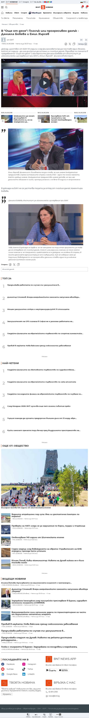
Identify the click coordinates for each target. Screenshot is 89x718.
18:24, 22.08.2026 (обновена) (21, 616)
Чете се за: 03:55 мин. (21, 626)
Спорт (24, 13)
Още (31, 626)
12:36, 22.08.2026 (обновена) (10, 585)
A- (86, 40)
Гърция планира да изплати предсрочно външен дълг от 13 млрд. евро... (42, 418)
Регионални (18, 18)
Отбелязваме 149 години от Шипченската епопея (38, 537)
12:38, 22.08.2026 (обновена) (21, 593)
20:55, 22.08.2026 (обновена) (10, 649)
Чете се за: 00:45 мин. (38, 593)
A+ (81, 40)
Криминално (44, 18)
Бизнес (76, 13)
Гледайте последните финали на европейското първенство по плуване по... (44, 394)
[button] (59, 715)
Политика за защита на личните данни (63, 708)
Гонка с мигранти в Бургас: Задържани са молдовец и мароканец (39, 647)
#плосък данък (8, 269)
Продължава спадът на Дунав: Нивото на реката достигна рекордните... (36, 638)
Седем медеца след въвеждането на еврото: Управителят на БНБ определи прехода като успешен (47, 550)
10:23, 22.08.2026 (7, 633)
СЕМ (39, 708)
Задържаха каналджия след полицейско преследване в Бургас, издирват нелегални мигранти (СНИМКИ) (49, 602)
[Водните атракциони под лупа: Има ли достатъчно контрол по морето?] (5, 518)
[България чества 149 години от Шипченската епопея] (44, 478)
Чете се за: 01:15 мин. (20, 633)
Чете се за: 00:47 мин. (31, 605)
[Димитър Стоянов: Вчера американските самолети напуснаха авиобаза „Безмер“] (5, 592)
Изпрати (7, 694)
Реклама (44, 356)
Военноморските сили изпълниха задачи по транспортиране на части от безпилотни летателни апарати (49, 613)
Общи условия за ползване (11, 708)
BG (84, 2)
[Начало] (2, 13)
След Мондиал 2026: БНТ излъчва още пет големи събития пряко (38, 406)
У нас (22, 24)
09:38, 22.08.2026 (7, 642)
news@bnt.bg (54, 696)
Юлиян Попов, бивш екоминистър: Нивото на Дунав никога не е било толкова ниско (48, 562)
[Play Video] (44, 83)
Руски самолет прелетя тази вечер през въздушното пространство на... (43, 430)
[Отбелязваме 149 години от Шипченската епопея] (5, 541)
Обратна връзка (29, 708)
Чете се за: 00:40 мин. (28, 649)
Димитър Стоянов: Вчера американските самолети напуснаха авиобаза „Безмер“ (50, 590)
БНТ (3, 2)
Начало (5, 24)
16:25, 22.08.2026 (17, 605)
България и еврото (62, 13)
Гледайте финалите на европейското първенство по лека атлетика (41, 382)
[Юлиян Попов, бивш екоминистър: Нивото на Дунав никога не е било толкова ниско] (5, 564)
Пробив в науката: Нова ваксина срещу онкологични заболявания (39, 346)
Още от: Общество (15, 445)
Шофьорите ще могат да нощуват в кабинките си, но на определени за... (24, 119)
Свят (16, 13)
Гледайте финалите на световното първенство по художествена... (41, 370)
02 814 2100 (53, 692)
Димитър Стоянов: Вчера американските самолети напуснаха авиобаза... (43, 297)
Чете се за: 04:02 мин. (28, 585)
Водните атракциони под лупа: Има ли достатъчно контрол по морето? (45, 515)
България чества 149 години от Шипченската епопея (26, 508)
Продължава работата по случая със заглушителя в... (33, 285)
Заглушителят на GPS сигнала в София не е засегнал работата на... (40, 321)
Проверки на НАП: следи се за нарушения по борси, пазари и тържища (48, 526)
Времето (47, 13)
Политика (30, 18)
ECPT (44, 708)
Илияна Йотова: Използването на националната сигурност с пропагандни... (36, 583)
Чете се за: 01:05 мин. (21, 642)
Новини (9, 13)
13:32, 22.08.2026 (7, 626)
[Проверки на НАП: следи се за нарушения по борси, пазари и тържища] (5, 529)
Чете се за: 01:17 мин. (38, 616)
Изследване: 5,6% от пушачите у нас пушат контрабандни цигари (61, 119)
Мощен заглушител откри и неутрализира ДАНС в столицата (38, 309)
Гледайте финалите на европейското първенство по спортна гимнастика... (45, 333)
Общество (58, 18)
